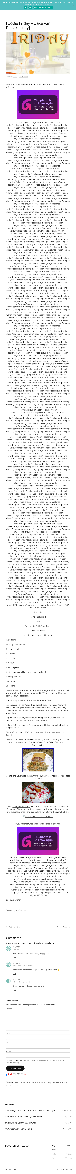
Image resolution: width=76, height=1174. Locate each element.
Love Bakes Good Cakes (43, 742)
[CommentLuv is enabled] (17, 1075)
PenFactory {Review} (14, 927)
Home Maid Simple (38, 616)
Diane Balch (16, 949)
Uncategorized (23, 77)
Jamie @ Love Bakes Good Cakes (23, 966)
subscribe (61, 1060)
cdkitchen (46, 635)
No (30, 7)
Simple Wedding (63, 927)
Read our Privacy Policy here (43, 7)
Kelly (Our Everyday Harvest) (21, 982)
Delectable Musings (21, 806)
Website (8, 1051)
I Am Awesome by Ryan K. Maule (18, 1129)
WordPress (69, 1169)
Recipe (22, 910)
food (16, 910)
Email (8, 1042)
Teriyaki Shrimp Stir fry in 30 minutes (20, 1123)
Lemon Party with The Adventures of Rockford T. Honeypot (30, 1110)
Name (8, 1033)
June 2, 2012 (16, 979)
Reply (14, 957)
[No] (74, 5)
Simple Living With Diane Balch (38, 626)
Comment (9, 1009)
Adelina (15, 77)
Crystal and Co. (13, 775)
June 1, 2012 (16, 947)
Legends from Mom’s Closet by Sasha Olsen (23, 1117)
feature (9, 910)
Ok (25, 7)
